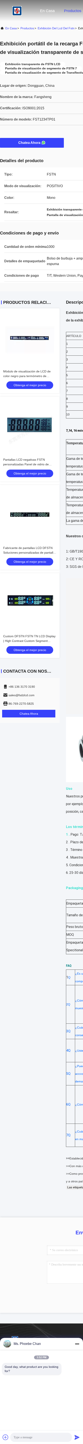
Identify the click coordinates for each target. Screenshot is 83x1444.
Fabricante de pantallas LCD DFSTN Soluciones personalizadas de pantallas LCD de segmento (29, 552)
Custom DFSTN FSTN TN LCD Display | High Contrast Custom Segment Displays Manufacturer (29, 640)
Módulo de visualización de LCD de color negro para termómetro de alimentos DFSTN (27, 376)
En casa (47, 11)
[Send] (77, 1437)
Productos (72, 11)
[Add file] (6, 1437)
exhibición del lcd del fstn (56, 28)
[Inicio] (17, 10)
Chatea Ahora (29, 143)
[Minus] (77, 1343)
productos (27, 28)
